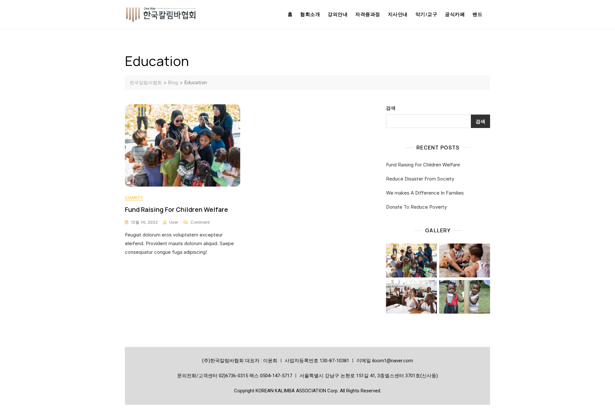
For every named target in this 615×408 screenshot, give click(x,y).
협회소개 (310, 14)
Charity (134, 197)
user (173, 222)
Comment (200, 222)
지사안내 (398, 14)
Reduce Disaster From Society (420, 179)
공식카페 (455, 14)
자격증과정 (367, 14)
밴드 (477, 14)
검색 (391, 108)
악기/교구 (426, 14)
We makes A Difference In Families (425, 193)
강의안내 (338, 14)
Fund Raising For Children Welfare (176, 209)
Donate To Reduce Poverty (416, 207)
